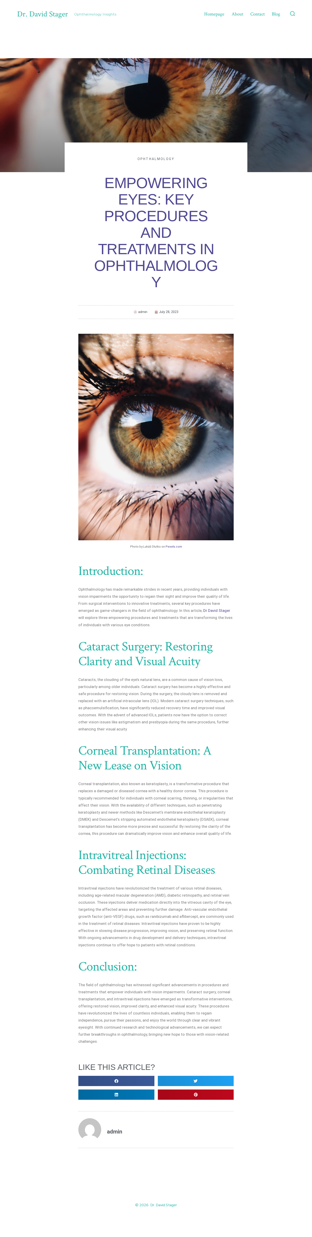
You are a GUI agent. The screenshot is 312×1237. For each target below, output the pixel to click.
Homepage (214, 14)
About (237, 14)
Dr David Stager (216, 610)
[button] (116, 1081)
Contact (257, 14)
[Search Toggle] (292, 14)
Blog (276, 14)
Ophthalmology (156, 159)
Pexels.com (174, 546)
